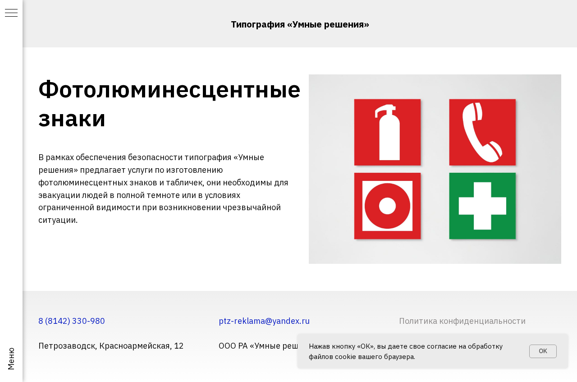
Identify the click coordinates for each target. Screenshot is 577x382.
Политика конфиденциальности (462, 321)
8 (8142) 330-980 (71, 321)
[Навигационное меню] (11, 13)
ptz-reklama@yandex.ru (264, 321)
